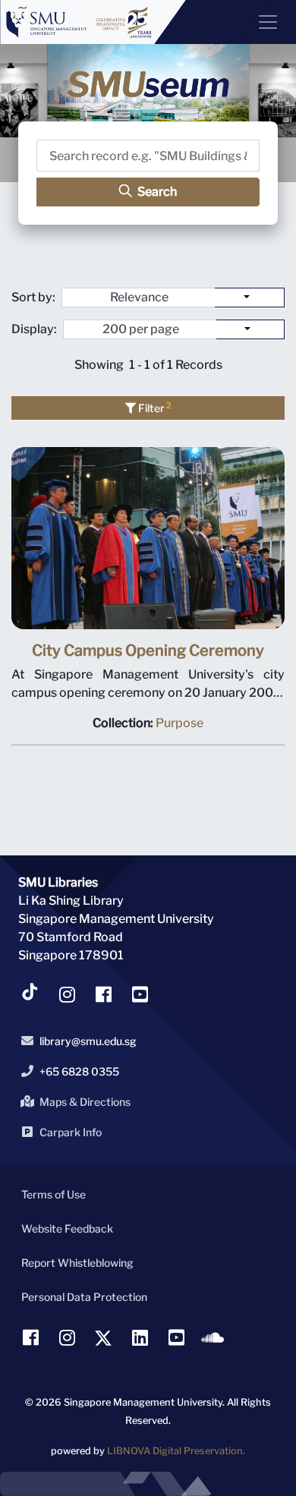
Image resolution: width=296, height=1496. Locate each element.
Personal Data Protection (84, 1296)
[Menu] (261, 22)
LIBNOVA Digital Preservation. (176, 1451)
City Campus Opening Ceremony (148, 650)
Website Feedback (67, 1228)
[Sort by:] (250, 297)
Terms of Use (53, 1194)
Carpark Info (70, 1132)
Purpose (179, 723)
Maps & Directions (85, 1101)
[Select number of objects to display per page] (250, 329)
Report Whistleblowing (77, 1262)
